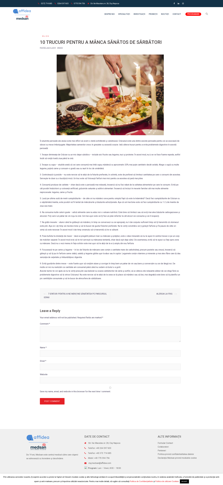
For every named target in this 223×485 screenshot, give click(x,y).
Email (43, 361)
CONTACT (177, 14)
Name (43, 347)
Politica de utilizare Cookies (167, 481)
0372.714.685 (46, 3)
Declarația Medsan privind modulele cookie (177, 458)
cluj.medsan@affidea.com (99, 463)
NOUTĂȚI (165, 14)
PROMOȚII (153, 14)
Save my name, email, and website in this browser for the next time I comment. (75, 391)
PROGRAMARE (193, 14)
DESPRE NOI (109, 14)
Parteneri (162, 450)
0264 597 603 (63, 3)
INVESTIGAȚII (139, 14)
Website (43, 374)
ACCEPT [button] (184, 481)
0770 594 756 (79, 3)
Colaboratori (163, 447)
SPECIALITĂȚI (124, 14)
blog (45, 36)
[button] (207, 14)
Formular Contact (165, 443)
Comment (45, 324)
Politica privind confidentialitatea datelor (176, 454)
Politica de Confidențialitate (141, 481)
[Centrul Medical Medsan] (22, 14)
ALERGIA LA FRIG (164, 294)
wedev (60, 48)
